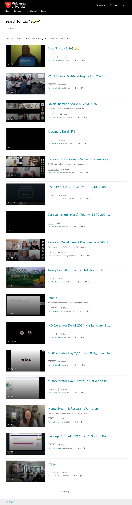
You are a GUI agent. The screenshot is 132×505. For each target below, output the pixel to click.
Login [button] (43, 11)
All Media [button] (57, 38)
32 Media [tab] (11, 28)
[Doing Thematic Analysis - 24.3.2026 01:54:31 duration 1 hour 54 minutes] (25, 111)
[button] (100, 5)
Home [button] (7, 11)
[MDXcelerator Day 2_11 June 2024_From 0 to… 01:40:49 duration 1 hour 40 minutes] (25, 360)
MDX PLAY (9, 502)
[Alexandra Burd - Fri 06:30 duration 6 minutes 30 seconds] (25, 139)
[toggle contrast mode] (123, 5)
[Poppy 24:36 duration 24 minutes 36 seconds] (25, 471)
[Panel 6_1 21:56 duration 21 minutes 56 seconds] (25, 305)
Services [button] (17, 11)
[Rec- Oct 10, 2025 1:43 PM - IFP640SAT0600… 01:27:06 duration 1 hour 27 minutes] (25, 194)
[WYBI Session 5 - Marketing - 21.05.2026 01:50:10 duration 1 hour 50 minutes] (25, 83)
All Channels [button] (32, 11)
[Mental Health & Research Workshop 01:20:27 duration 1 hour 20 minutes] (25, 416)
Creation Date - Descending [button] (24, 38)
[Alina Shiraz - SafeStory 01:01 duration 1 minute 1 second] (25, 56)
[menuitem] (9, 10)
